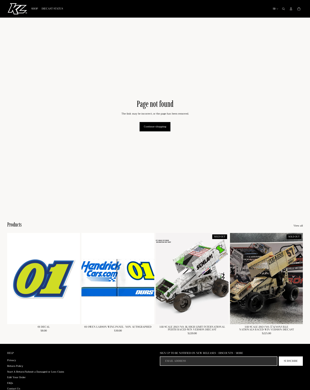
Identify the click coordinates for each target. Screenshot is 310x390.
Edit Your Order (16, 377)
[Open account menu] (291, 9)
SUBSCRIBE (291, 361)
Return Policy (15, 366)
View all (298, 226)
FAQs (10, 383)
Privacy (11, 360)
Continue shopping (155, 126)
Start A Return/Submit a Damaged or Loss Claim (35, 372)
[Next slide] (297, 278)
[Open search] (283, 9)
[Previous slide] (235, 278)
